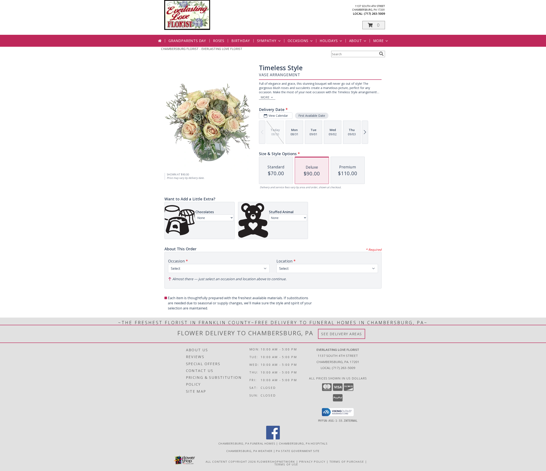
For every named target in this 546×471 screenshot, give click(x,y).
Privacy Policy (312, 462)
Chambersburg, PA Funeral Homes (246, 443)
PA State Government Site (297, 451)
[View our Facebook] (273, 438)
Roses (218, 40)
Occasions (298, 40)
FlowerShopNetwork (276, 462)
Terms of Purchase (347, 462)
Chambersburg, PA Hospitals (303, 443)
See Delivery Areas (341, 333)
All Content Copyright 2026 (231, 462)
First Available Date (311, 116)
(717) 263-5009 (374, 14)
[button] (373, 25)
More (378, 40)
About (355, 40)
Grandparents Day (187, 40)
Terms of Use (286, 464)
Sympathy (266, 40)
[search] (381, 53)
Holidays (329, 40)
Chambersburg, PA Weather (249, 451)
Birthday (240, 40)
